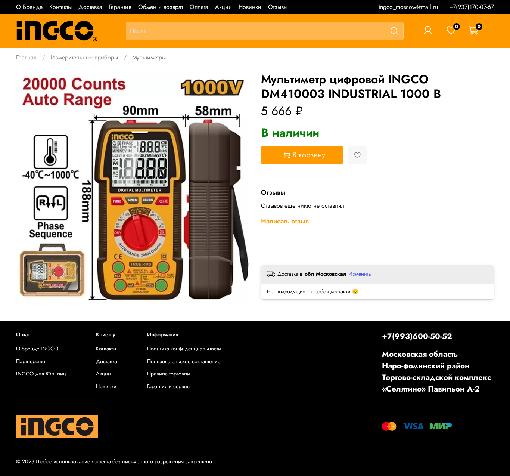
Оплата (199, 7)
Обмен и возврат (160, 7)
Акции (223, 7)
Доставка (90, 7)
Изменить (359, 274)
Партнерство (30, 361)
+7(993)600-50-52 (417, 336)
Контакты (60, 7)
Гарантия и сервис (168, 386)
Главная (26, 57)
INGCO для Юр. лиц (41, 373)
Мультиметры (149, 57)
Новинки (250, 7)
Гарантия (120, 7)
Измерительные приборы (84, 57)
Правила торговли (168, 373)
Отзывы (277, 7)
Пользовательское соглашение (183, 361)
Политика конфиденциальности (184, 348)
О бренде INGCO (37, 348)
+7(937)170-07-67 (471, 7)
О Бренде (29, 7)
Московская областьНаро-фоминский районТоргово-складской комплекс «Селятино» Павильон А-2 (436, 372)
